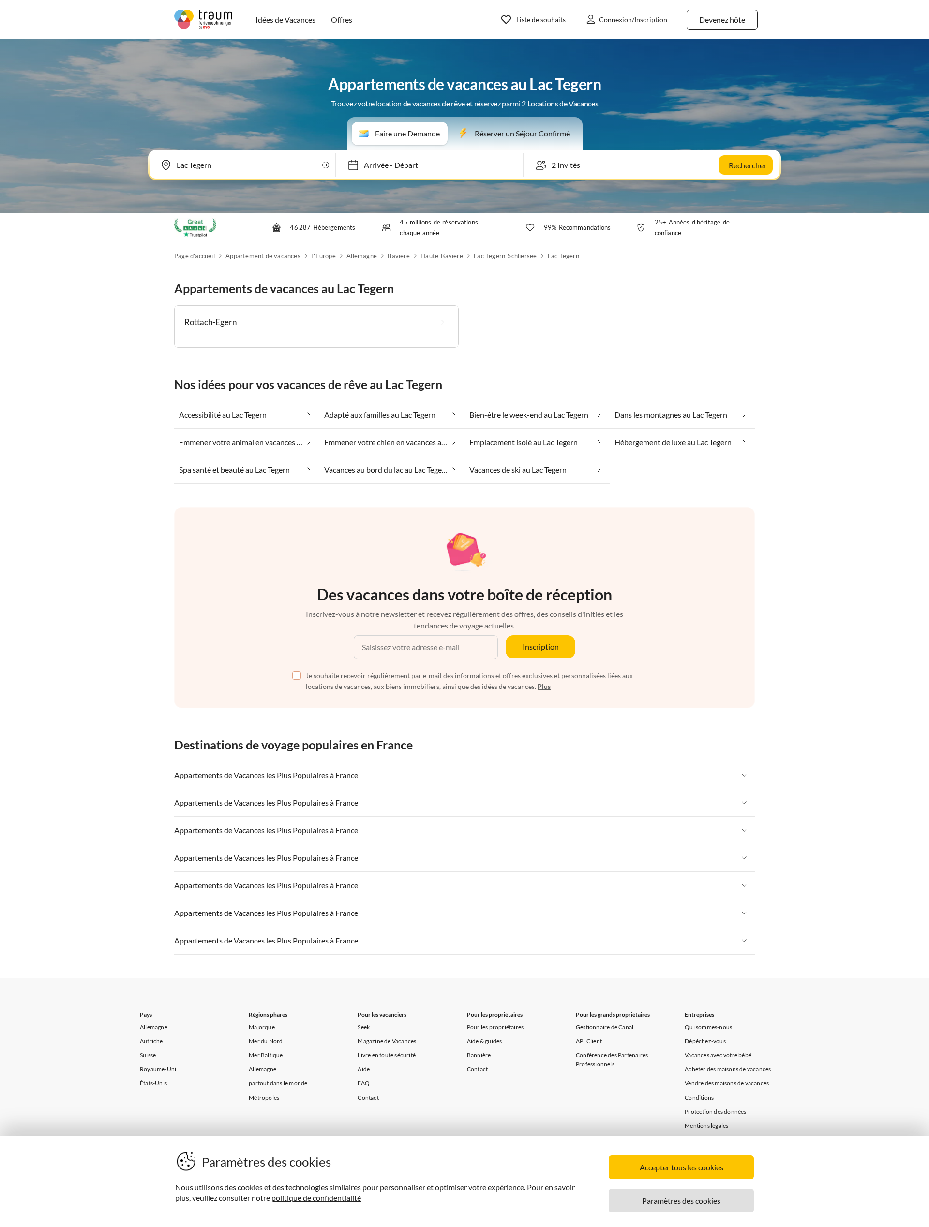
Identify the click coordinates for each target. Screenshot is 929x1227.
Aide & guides (484, 1041)
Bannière (479, 1055)
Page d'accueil (194, 256)
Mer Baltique (266, 1055)
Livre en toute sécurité (387, 1055)
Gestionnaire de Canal (604, 1027)
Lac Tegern (563, 256)
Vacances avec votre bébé (718, 1055)
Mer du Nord (266, 1041)
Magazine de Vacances (387, 1041)
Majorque (262, 1027)
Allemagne (361, 256)
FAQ (364, 1083)
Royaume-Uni (158, 1069)
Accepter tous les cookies (681, 1167)
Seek (364, 1027)
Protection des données (715, 1111)
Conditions (699, 1097)
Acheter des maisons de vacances (728, 1069)
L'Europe (323, 256)
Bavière (398, 256)
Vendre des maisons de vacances (727, 1083)
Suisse (148, 1055)
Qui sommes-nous (708, 1027)
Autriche (151, 1041)
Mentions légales (706, 1125)
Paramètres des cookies (681, 1200)
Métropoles (264, 1097)
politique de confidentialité (316, 1197)
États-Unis (153, 1083)
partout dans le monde (278, 1083)
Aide (364, 1069)
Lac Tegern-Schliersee (505, 256)
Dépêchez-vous (705, 1041)
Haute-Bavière (441, 256)
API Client (589, 1041)
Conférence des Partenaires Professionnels (612, 1059)
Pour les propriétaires (495, 1027)
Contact (368, 1097)
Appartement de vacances (262, 256)
